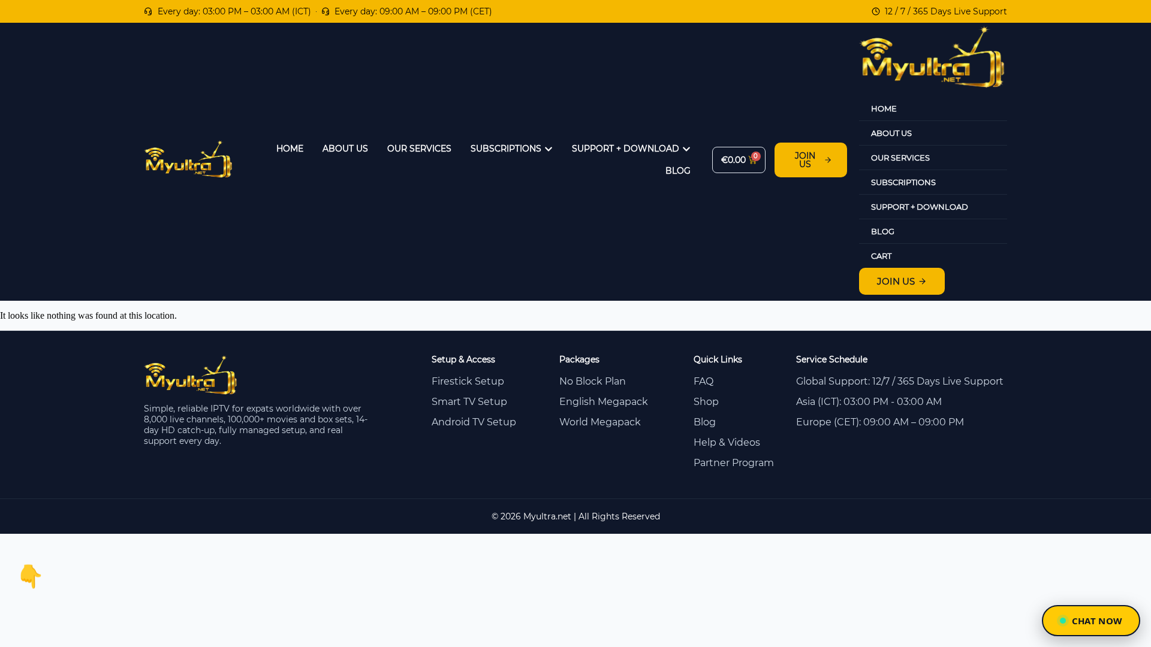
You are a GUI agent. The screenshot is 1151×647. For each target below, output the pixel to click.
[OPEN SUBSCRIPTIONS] (548, 149)
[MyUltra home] (189, 175)
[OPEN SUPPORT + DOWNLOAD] (686, 149)
